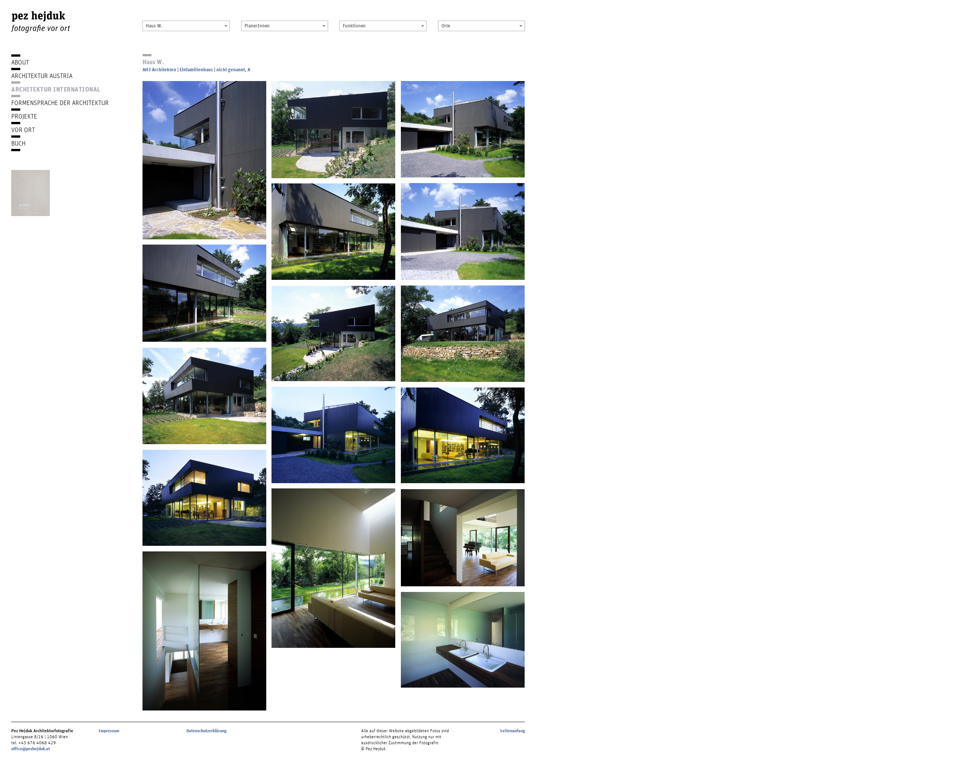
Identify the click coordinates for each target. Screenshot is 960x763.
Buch (18, 143)
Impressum (109, 731)
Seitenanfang (512, 731)
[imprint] (30, 193)
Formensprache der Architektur (60, 103)
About (20, 62)
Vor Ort (23, 130)
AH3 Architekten (159, 69)
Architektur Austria (41, 76)
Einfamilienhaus (196, 69)
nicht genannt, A (233, 69)
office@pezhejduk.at (30, 749)
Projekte (24, 116)
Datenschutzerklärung (206, 731)
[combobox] (186, 26)
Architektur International (55, 89)
